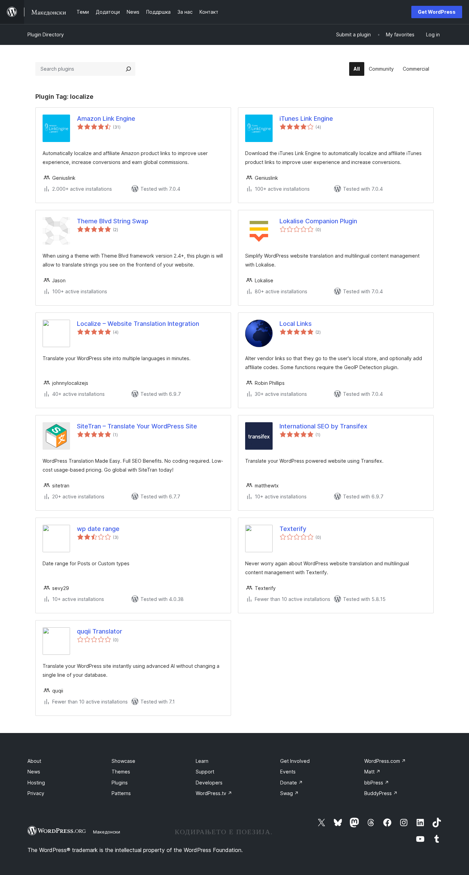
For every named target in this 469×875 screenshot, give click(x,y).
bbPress (376, 782)
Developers (209, 782)
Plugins (120, 782)
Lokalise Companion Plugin (318, 221)
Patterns (121, 793)
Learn (202, 761)
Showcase (123, 761)
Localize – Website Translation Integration (138, 323)
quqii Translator (99, 631)
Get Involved (295, 761)
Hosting (36, 782)
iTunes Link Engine (306, 118)
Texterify (292, 528)
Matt (372, 772)
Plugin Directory (45, 34)
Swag (289, 793)
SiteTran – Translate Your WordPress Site (137, 426)
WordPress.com (385, 761)
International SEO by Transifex (323, 426)
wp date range (98, 528)
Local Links (295, 323)
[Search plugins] (128, 69)
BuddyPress (381, 793)
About (34, 761)
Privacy (35, 793)
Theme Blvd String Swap (112, 221)
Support (205, 772)
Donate (291, 782)
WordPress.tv (214, 793)
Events (288, 772)
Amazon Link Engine (106, 118)
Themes (121, 772)
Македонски (106, 832)
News (33, 772)
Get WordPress (437, 12)
